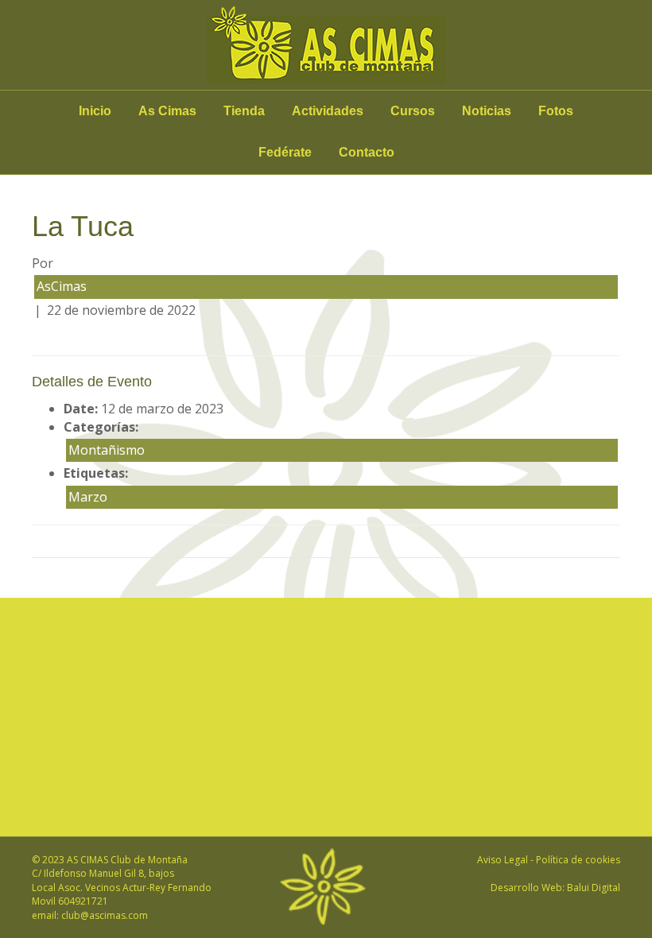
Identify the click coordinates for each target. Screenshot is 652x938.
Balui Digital (593, 887)
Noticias (486, 111)
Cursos (412, 111)
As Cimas (167, 111)
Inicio (95, 111)
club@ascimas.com (104, 915)
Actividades (327, 111)
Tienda (244, 111)
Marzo (87, 497)
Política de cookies (578, 859)
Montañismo (106, 450)
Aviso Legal (502, 859)
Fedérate (285, 152)
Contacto (366, 152)
